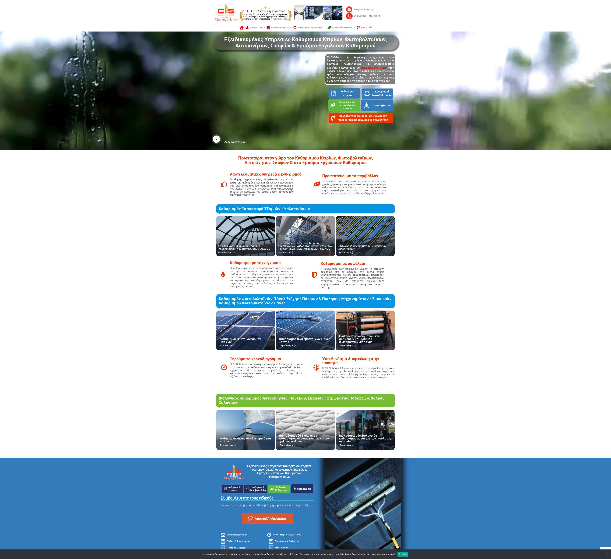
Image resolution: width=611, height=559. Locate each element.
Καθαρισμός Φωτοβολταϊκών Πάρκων (240, 340)
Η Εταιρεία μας (256, 27)
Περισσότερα (225, 252)
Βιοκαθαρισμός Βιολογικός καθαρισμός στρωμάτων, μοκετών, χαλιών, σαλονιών (304, 438)
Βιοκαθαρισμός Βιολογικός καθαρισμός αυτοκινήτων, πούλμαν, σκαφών (365, 438)
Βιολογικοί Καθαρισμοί (342, 27)
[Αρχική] (242, 27)
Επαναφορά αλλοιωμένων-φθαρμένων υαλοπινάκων (362, 247)
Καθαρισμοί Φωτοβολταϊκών (310, 27)
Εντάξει (403, 554)
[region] (305, 12)
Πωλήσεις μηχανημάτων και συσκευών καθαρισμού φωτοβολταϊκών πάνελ (359, 338)
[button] (362, 118)
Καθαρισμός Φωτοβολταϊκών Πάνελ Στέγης (304, 340)
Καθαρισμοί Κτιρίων (280, 27)
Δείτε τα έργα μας (234, 142)
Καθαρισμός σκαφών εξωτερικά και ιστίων (245, 440)
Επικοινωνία (366, 27)
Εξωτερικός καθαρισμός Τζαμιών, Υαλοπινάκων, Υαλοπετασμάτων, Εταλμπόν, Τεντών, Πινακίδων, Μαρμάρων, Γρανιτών (305, 245)
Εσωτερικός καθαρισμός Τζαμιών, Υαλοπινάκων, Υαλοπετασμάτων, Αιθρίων (244, 247)
